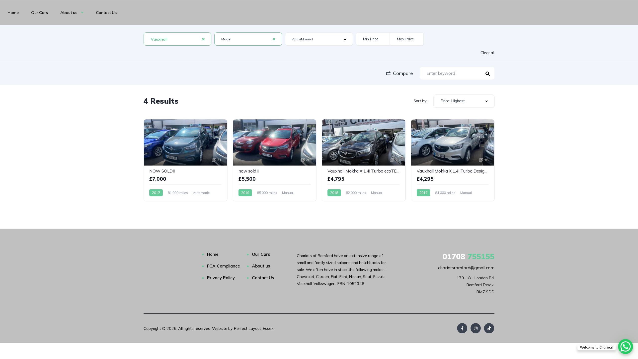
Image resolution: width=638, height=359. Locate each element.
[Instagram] (476, 328)
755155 (468, 256)
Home (13, 12)
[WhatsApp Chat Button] (625, 346)
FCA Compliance (223, 266)
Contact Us (106, 12)
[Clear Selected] (203, 38)
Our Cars (39, 12)
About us (68, 12)
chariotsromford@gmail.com (466, 267)
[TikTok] (489, 328)
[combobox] (177, 39)
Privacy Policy (221, 277)
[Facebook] (462, 328)
